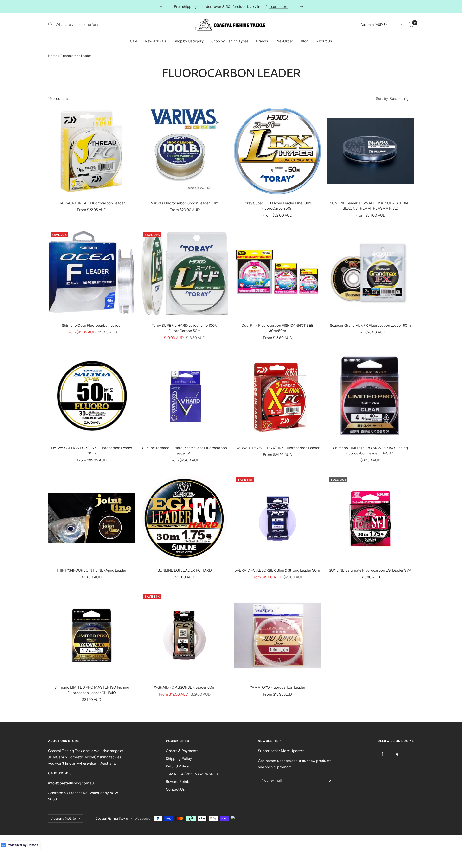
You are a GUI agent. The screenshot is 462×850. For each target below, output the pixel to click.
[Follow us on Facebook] (382, 754)
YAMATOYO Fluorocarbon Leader (277, 687)
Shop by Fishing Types (229, 41)
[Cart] (411, 24)
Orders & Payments (182, 750)
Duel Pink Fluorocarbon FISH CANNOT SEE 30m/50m (278, 328)
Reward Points (178, 781)
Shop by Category (189, 41)
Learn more (278, 6)
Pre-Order (284, 41)
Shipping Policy (179, 758)
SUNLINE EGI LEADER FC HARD (185, 570)
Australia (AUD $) (373, 24)
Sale (133, 41)
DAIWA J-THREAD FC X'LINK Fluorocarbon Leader (278, 448)
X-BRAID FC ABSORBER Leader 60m (184, 687)
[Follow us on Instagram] (395, 754)
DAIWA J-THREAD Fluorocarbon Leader (91, 203)
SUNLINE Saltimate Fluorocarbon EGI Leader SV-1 (370, 570)
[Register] (329, 780)
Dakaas (32, 845)
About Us (324, 41)
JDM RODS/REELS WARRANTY (192, 774)
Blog (304, 41)
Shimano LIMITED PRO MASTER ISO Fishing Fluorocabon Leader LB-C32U (370, 451)
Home (52, 56)
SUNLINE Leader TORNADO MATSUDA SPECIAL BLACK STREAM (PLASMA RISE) (370, 206)
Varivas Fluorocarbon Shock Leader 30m (184, 203)
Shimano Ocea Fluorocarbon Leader (92, 325)
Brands (262, 41)
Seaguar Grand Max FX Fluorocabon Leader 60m (370, 325)
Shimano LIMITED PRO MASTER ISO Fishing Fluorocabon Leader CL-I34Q (91, 690)
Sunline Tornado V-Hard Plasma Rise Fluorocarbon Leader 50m (184, 451)
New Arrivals (155, 41)
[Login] (401, 25)
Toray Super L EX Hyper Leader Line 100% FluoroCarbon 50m (277, 206)
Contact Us (175, 789)
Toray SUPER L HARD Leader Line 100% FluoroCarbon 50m (185, 328)
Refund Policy (177, 766)
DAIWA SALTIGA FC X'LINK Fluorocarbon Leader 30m (91, 451)
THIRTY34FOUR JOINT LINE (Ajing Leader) (92, 570)
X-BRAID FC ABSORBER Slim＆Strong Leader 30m (277, 570)
